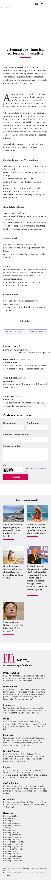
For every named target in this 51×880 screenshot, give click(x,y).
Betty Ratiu (26, 321)
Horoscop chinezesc (12, 825)
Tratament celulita (16, 713)
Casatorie (13, 678)
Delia (32, 694)
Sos (30, 770)
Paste (14, 770)
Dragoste (7, 676)
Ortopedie (17, 745)
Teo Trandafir (21, 692)
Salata (35, 770)
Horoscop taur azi (11, 839)
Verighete (15, 726)
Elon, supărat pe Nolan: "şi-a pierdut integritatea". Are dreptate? (13, 626)
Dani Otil (13, 694)
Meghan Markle (10, 689)
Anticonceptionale (33, 740)
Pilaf (30, 775)
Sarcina (6, 738)
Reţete (6, 767)
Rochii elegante (32, 724)
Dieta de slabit (9, 759)
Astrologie (7, 827)
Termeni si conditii (32, 873)
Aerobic (16, 756)
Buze (29, 710)
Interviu (16, 802)
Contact (8, 875)
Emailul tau (33, 423)
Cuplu (42, 676)
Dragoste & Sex (11, 672)
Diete (5, 754)
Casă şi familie (10, 783)
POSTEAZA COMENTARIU (15, 350)
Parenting (41, 788)
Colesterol (19, 740)
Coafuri (32, 708)
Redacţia (44, 873)
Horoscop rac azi (10, 832)
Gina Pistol (40, 694)
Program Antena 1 (25, 699)
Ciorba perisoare (39, 775)
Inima (20, 738)
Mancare (7, 770)
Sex (19, 678)
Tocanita (20, 772)
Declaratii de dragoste (23, 680)
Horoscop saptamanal (12, 860)
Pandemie (10, 807)
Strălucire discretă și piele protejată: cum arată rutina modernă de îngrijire (12, 530)
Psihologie (27, 738)
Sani (5, 710)
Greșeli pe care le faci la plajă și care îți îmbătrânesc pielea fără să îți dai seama (13, 572)
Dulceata (12, 772)
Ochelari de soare (28, 726)
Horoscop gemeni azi (12, 834)
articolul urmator (37, 331)
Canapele (7, 788)
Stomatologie (9, 740)
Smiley (21, 694)
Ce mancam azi (31, 777)
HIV (10, 745)
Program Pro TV (10, 699)
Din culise (7, 802)
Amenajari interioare (28, 786)
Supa (5, 772)
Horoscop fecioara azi (12, 837)
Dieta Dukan (21, 754)
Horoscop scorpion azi (13, 844)
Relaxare (31, 754)
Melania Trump (22, 696)
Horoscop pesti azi (11, 851)
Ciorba (20, 770)
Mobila (41, 786)
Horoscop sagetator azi (13, 846)
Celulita (35, 710)
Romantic (16, 676)
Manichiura (13, 710)
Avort (35, 742)
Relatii (36, 676)
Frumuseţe (9, 705)
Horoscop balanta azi (12, 856)
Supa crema (38, 772)
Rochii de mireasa (31, 721)
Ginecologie (38, 738)
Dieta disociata (23, 759)
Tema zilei (34, 802)
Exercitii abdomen (29, 756)
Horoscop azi (9, 820)
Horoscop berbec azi (12, 858)
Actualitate (9, 799)
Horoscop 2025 (9, 818)
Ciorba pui (7, 777)
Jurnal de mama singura (13, 791)
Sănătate (8, 734)
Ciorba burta (18, 777)
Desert (15, 775)
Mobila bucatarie (10, 786)
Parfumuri (24, 708)
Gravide (28, 791)
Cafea (41, 770)
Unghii (16, 708)
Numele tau (9, 423)
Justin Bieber (9, 696)
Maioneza (22, 775)
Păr (4, 708)
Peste (26, 770)
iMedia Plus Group (27, 868)
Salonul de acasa (32, 713)
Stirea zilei (24, 802)
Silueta (33, 759)
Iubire (5, 678)
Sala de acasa (19, 761)
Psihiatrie (26, 745)
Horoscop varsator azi (12, 849)
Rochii (9, 708)
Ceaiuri (14, 738)
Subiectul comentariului (16, 434)
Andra (27, 694)
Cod (5, 465)
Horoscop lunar (10, 830)
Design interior (29, 788)
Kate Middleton (24, 689)
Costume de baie (10, 724)
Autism (6, 793)
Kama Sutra (27, 678)
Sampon (22, 710)
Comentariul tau (12, 446)
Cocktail (28, 772)
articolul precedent (14, 331)
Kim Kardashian (39, 689)
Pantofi (22, 724)
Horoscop (8, 813)
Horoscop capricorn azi (13, 842)
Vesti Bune (34, 804)
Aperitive (7, 775)
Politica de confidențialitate (13, 873)
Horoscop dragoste (11, 823)
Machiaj (39, 708)
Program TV (35, 696)
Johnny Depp (9, 692)
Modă (6, 718)
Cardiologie (15, 742)
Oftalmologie (26, 742)
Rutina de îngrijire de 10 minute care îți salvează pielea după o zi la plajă (36, 529)
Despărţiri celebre (21, 804)
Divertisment (10, 686)
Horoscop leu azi (10, 853)
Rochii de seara (16, 721)
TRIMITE (15, 477)
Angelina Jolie (34, 692)
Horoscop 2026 (9, 816)
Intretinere (8, 756)
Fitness (12, 754)
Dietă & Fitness (11, 751)
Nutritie (41, 756)
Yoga (37, 754)
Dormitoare (17, 788)
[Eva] (8, 3)
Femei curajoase (40, 791)
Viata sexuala (26, 676)
